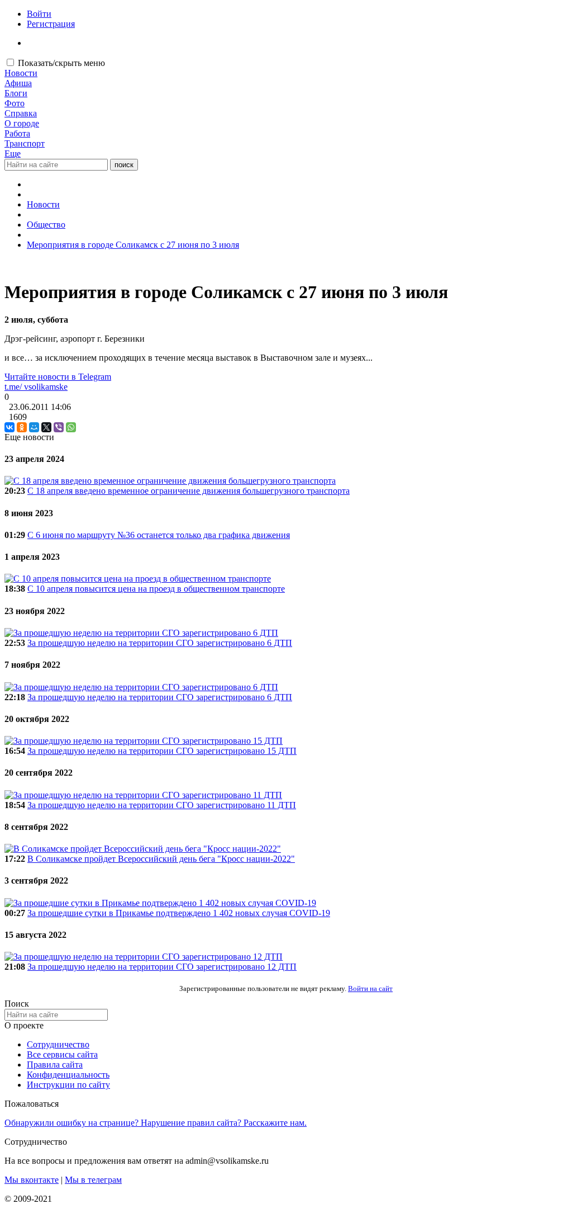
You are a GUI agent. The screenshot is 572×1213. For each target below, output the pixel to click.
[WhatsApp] (71, 427)
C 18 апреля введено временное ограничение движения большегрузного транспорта (188, 490)
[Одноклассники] (22, 427)
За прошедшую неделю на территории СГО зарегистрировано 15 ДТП (162, 751)
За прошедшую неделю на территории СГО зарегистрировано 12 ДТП (162, 966)
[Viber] (59, 427)
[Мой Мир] (34, 427)
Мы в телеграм (93, 1179)
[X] (46, 427)
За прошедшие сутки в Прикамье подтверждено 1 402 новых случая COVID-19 (178, 913)
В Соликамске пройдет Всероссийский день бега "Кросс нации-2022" (161, 858)
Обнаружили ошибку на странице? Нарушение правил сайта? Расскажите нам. (155, 1122)
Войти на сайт (370, 988)
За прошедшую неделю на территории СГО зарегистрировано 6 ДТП (159, 643)
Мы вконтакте (31, 1179)
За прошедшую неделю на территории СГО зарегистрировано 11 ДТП (161, 805)
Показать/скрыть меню (61, 63)
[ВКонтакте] (9, 427)
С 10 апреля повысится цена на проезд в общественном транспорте (156, 588)
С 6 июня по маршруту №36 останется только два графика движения (158, 535)
